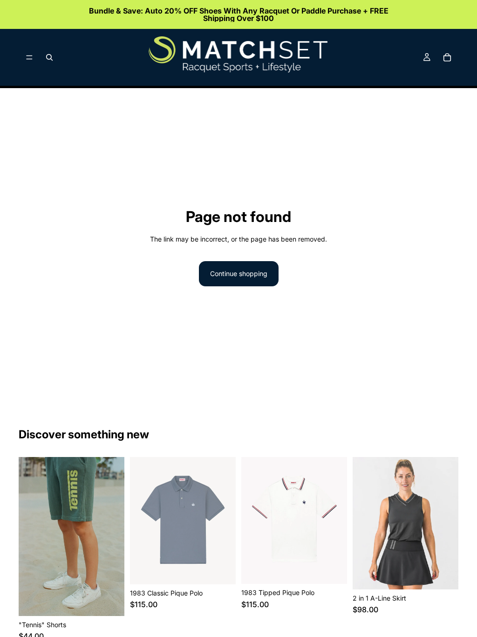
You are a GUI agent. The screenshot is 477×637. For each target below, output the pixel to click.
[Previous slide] (29, 536)
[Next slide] (114, 536)
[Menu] (29, 57)
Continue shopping (238, 273)
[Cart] (447, 57)
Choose (117, 601)
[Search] (49, 57)
